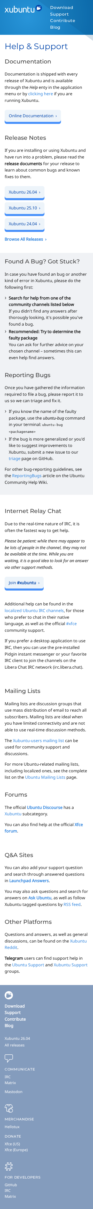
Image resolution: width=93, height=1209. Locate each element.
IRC (8, 1076)
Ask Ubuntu (39, 898)
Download (61, 7)
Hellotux (12, 1126)
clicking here (40, 94)
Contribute (62, 20)
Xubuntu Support (71, 965)
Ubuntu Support (28, 965)
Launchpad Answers (29, 880)
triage (14, 458)
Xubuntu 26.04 (17, 1038)
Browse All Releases (24, 239)
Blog (55, 27)
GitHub (11, 1184)
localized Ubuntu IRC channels (34, 610)
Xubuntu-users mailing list (38, 740)
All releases (15, 1045)
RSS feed (72, 904)
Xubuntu (13, 814)
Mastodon (13, 1091)
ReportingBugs (27, 475)
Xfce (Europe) (16, 1149)
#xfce (71, 623)
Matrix (10, 1082)
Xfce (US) (12, 1143)
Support (59, 14)
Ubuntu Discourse (45, 807)
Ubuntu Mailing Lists (45, 777)
